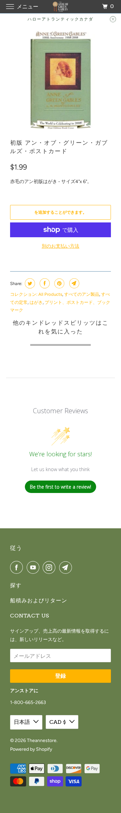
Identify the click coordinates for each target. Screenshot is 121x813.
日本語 (22, 722)
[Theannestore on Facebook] (18, 567)
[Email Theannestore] (67, 567)
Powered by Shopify (31, 749)
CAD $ (57, 722)
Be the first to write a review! (60, 487)
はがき (36, 302)
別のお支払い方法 (60, 246)
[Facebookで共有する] (44, 283)
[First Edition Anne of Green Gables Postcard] (60, 80)
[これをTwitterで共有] (29, 283)
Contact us (29, 615)
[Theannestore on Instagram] (50, 567)
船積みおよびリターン (38, 600)
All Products (50, 294)
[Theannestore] (60, 6)
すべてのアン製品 (81, 294)
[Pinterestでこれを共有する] (59, 283)
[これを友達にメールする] (73, 283)
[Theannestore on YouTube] (34, 567)
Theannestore (41, 740)
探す (16, 585)
